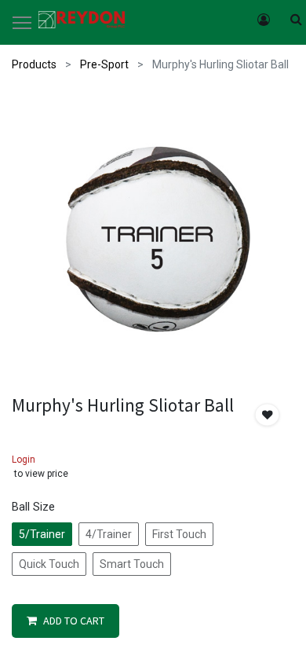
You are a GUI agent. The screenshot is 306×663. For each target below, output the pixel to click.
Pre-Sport (104, 64)
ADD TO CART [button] (73, 621)
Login (23, 459)
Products (34, 64)
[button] (267, 415)
